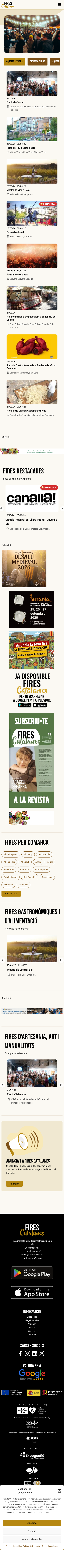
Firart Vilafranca (15, 102)
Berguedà (8, 884)
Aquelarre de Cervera (17, 274)
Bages (50, 862)
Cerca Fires (32, 1317)
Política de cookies (14, 1546)
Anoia (38, 862)
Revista (32, 1327)
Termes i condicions (50, 1546)
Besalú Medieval (15, 232)
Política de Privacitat (31, 1546)
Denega (32, 1531)
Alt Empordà (44, 854)
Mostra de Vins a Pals (18, 190)
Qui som (32, 1331)
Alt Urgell (25, 862)
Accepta (32, 1522)
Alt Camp (28, 854)
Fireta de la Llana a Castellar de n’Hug (26, 410)
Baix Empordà (41, 869)
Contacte (32, 1334)
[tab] (14, 61)
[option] (32, 505)
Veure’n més (11, 893)
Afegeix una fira (32, 1320)
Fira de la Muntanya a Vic (20, 519)
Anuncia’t (14, 1183)
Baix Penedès (30, 877)
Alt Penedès (9, 862)
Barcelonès (47, 877)
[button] (59, 1490)
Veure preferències (32, 1539)
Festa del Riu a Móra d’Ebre (21, 147)
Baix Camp (9, 869)
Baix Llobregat (10, 877)
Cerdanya (23, 884)
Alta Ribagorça (11, 854)
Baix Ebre (24, 869)
